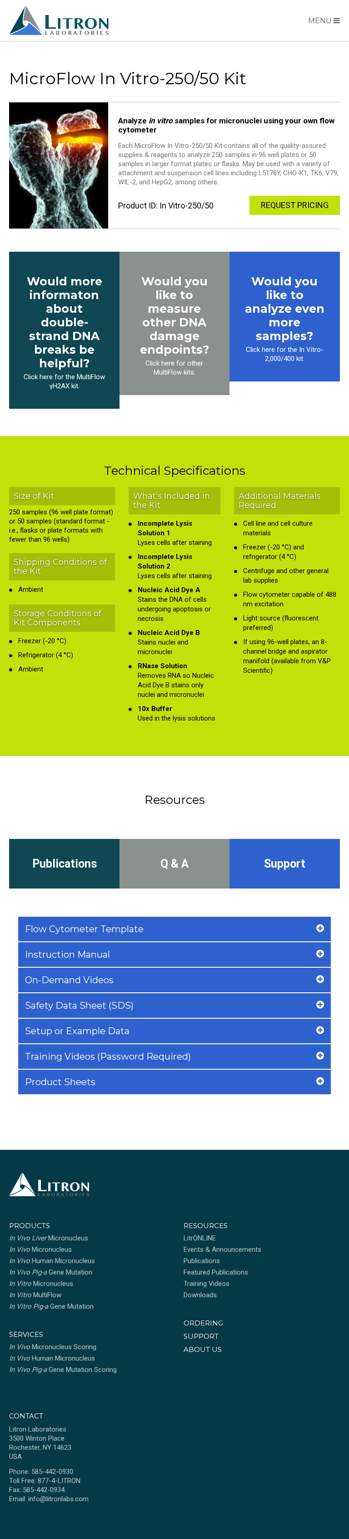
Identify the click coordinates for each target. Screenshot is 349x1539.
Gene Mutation (50, 1272)
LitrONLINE (200, 1238)
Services (26, 1334)
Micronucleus (48, 1238)
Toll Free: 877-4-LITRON (44, 1481)
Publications (64, 863)
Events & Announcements (222, 1249)
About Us (203, 1349)
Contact (26, 1416)
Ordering (203, 1323)
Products (29, 1225)
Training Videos (206, 1284)
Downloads (200, 1295)
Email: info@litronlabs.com (49, 1499)
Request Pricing (295, 205)
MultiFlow (35, 1295)
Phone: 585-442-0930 (41, 1472)
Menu (321, 20)
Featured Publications (216, 1272)
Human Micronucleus (52, 1261)
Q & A (174, 863)
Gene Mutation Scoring (63, 1370)
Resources (206, 1225)
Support (284, 863)
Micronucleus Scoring (52, 1347)
